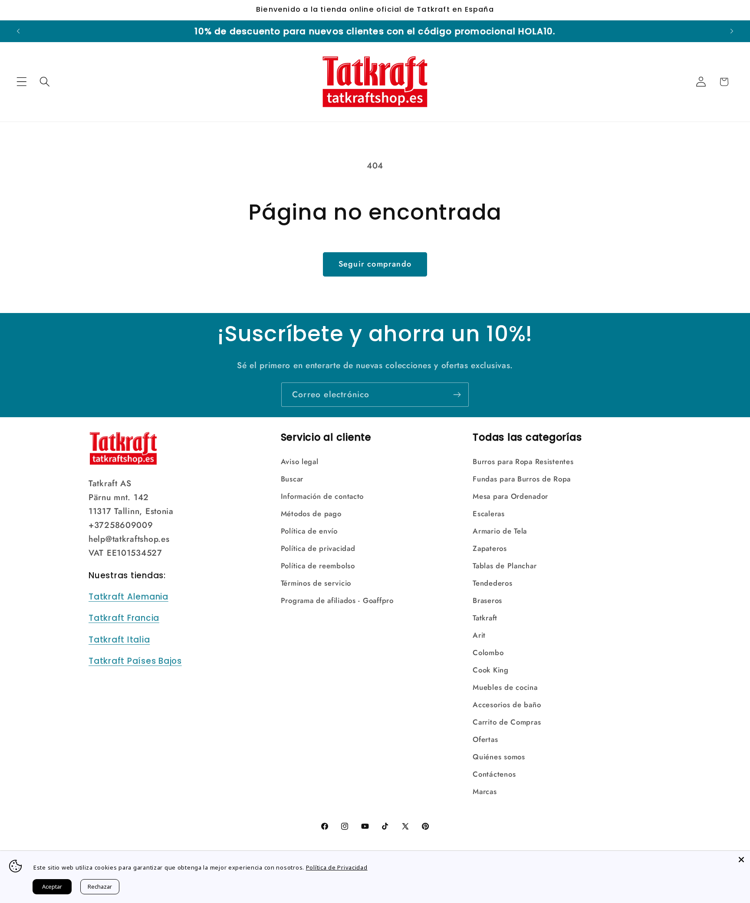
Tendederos (492, 583)
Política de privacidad (318, 548)
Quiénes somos (499, 756)
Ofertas (485, 739)
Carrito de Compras (507, 722)
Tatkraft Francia (124, 618)
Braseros (487, 600)
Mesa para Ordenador (510, 496)
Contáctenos (494, 774)
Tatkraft (485, 618)
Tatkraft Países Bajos (135, 661)
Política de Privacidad (337, 867)
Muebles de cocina (505, 687)
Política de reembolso (318, 565)
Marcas (485, 791)
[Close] (741, 859)
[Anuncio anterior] (18, 31)
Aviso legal (300, 461)
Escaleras (488, 513)
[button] (21, 81)
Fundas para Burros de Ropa (522, 479)
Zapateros (490, 548)
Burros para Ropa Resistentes (523, 461)
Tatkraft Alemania (128, 597)
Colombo (488, 652)
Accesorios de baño (507, 704)
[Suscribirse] (456, 394)
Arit (479, 635)
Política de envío (309, 531)
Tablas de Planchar (504, 565)
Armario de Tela (500, 531)
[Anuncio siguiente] (731, 31)
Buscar (292, 479)
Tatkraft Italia (119, 640)
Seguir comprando (375, 264)
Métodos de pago (311, 513)
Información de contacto (322, 496)
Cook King (490, 670)
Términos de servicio (316, 583)
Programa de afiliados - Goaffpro (337, 600)
